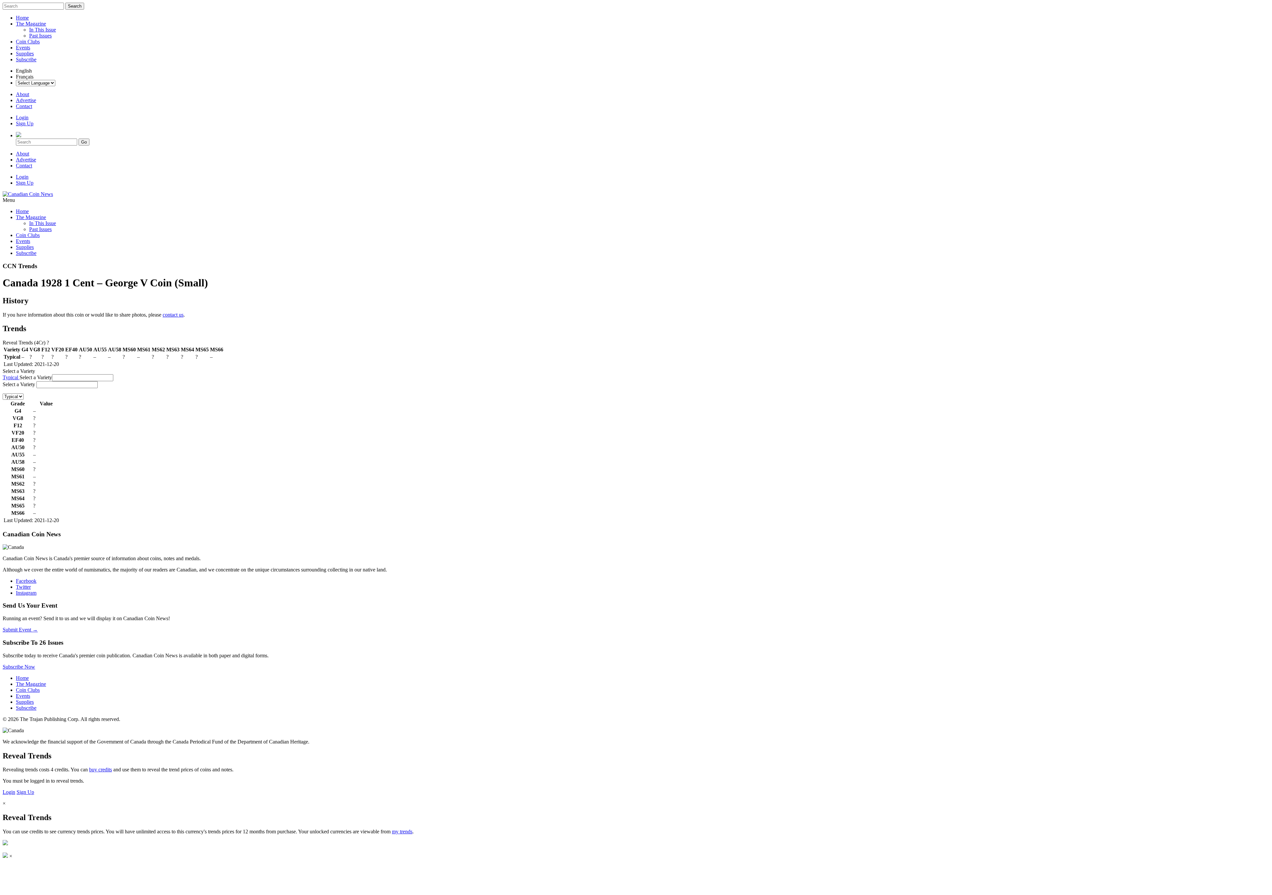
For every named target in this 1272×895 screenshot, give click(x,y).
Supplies (25, 53)
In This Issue (42, 29)
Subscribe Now (19, 667)
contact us (173, 315)
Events (23, 47)
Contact (24, 106)
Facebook (26, 581)
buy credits (100, 769)
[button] (82, 377)
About (22, 94)
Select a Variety (19, 371)
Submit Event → (20, 629)
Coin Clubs (28, 41)
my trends (402, 831)
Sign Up (24, 123)
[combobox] (67, 384)
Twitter (23, 587)
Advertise (26, 100)
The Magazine (31, 24)
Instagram (26, 593)
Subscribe (26, 59)
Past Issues (40, 35)
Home (22, 18)
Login (22, 117)
